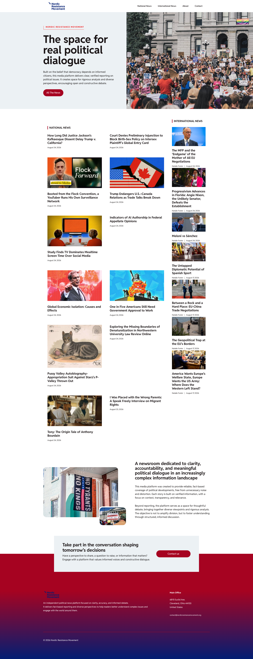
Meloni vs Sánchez (184, 236)
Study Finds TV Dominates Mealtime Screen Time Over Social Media (72, 254)
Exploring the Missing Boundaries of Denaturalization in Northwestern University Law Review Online (135, 330)
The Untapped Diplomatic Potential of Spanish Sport (188, 269)
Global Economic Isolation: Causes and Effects (74, 308)
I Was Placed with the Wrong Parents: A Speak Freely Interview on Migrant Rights (136, 401)
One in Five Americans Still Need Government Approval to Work (132, 308)
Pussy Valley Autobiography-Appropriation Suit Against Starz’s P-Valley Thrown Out (73, 377)
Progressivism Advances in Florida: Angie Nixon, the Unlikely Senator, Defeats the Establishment (188, 198)
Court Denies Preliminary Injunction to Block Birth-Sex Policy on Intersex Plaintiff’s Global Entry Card (136, 139)
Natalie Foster (177, 166)
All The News (53, 92)
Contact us (173, 553)
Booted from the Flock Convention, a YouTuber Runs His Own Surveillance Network (73, 197)
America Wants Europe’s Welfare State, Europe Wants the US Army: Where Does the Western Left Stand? (188, 381)
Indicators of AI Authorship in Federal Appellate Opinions (136, 219)
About (185, 6)
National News (144, 6)
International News (167, 6)
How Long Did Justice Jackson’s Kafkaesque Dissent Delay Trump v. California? (71, 139)
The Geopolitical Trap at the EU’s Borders (188, 342)
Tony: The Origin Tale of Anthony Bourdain (70, 434)
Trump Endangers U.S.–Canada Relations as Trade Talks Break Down (135, 196)
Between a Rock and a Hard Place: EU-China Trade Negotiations (187, 306)
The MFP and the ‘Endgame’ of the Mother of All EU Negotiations (184, 155)
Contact (198, 6)
